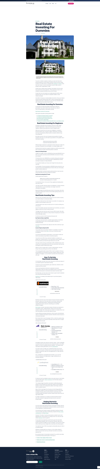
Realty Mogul (45, 413)
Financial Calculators (59, 451)
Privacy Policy (68, 459)
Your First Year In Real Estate (42, 119)
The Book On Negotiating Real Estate (44, 116)
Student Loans (57, 454)
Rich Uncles (38, 307)
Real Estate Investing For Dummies (42, 111)
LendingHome (55, 346)
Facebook (55, 83)
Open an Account (57, 291)
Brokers (45, 452)
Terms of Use (68, 457)
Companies (46, 454)
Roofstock (38, 276)
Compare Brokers (71, 3)
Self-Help (56, 457)
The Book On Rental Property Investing (45, 115)
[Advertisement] (50, 12)
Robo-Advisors (47, 459)
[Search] (40, 462)
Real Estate (57, 456)
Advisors (46, 451)
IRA (47, 231)
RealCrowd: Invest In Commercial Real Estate (46, 439)
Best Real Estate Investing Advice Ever (44, 118)
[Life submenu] (56, 3)
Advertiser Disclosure (71, 0)
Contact (66, 452)
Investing (46, 456)
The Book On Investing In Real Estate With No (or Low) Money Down (50, 120)
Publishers (67, 454)
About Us (67, 451)
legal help (37, 226)
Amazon (60, 83)
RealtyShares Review (41, 441)
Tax (55, 459)
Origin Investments (48, 379)
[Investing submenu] (48, 3)
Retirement (46, 457)
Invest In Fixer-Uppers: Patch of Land (44, 437)
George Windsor (43, 33)
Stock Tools (57, 452)
